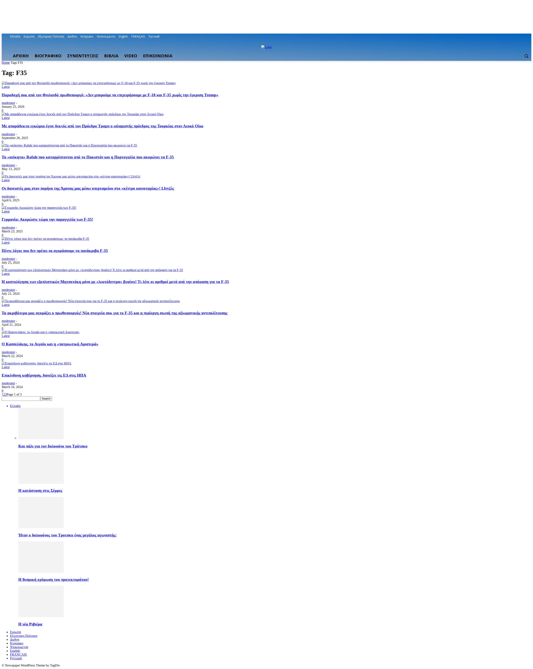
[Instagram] (511, 36)
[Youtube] (529, 36)
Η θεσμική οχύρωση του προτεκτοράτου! (53, 579)
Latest (6, 87)
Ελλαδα (15, 406)
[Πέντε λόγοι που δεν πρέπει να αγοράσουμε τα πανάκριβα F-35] (45, 239)
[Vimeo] (523, 36)
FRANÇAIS (18, 654)
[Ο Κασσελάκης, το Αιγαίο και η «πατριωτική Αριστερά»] (41, 332)
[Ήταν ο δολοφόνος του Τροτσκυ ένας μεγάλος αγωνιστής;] (41, 527)
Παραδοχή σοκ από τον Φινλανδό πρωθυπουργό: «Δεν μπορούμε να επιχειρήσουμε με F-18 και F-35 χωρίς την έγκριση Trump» (110, 95)
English (15, 651)
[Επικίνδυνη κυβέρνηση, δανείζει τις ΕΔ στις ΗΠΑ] (36, 363)
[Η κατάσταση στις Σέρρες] (41, 482)
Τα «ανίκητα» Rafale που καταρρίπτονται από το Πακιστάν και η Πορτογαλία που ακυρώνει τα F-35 (88, 157)
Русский (16, 658)
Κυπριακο (16, 643)
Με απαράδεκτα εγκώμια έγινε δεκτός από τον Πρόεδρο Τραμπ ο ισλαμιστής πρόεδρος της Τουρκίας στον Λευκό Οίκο (102, 126)
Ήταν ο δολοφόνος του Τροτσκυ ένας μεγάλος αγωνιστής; (67, 535)
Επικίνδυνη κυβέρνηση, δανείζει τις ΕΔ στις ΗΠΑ (44, 375)
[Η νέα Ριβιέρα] (41, 616)
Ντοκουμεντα (19, 647)
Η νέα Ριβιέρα (30, 624)
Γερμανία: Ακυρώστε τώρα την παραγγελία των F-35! (47, 219)
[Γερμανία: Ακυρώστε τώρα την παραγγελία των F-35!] (39, 207)
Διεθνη (14, 639)
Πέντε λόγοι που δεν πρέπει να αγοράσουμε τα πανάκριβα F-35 (55, 250)
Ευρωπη (15, 632)
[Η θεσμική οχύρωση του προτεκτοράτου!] (41, 571)
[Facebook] (505, 36)
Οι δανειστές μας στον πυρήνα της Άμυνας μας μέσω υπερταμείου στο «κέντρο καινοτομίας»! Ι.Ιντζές (88, 188)
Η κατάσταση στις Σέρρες (40, 490)
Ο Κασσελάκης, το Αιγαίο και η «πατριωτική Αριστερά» (50, 344)
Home (6, 62)
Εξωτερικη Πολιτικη (23, 636)
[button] (526, 56)
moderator (8, 103)
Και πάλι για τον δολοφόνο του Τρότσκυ (52, 446)
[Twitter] (517, 36)
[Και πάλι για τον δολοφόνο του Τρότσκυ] (41, 438)
